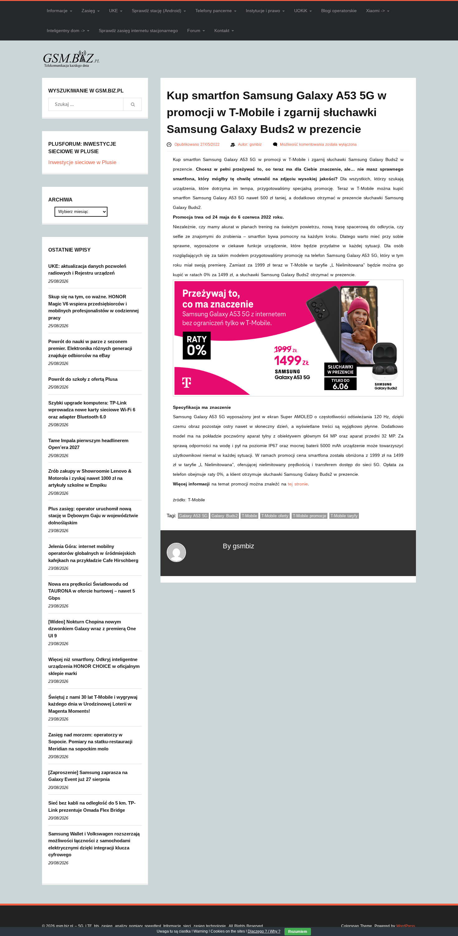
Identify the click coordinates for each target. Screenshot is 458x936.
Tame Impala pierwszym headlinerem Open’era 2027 (88, 444)
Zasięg (88, 10)
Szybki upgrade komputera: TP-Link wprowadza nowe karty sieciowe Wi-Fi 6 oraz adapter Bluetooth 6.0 (91, 409)
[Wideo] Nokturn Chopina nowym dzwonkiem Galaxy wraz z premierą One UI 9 (92, 628)
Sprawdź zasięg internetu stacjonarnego (138, 30)
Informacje (57, 10)
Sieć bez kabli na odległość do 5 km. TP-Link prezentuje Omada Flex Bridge (92, 806)
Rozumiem (297, 931)
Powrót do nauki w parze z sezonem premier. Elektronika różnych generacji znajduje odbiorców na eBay (90, 348)
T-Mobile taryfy (344, 515)
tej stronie (298, 483)
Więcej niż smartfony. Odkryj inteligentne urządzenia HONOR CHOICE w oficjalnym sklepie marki (94, 666)
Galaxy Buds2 (225, 515)
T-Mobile (249, 515)
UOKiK (300, 10)
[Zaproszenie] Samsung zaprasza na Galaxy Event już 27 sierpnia (87, 776)
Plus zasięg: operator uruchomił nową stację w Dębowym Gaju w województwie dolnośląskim (93, 515)
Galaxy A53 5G (193, 515)
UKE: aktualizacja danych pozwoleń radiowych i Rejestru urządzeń (87, 269)
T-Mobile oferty (275, 515)
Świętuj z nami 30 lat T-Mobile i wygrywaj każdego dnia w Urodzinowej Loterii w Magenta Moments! (92, 704)
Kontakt (221, 30)
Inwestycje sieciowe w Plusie (82, 162)
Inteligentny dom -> (66, 30)
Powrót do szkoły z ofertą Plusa (82, 379)
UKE (113, 10)
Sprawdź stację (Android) (156, 10)
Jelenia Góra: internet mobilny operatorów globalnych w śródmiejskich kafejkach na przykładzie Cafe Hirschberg (93, 553)
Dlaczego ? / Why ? (264, 931)
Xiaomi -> (375, 10)
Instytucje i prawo (263, 10)
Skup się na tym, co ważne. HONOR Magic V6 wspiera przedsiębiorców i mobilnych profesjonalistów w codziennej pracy (93, 307)
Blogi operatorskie (339, 10)
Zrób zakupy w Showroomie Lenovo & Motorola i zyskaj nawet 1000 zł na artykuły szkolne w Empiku (89, 478)
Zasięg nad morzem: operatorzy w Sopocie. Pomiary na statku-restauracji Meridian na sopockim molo (90, 741)
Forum (193, 30)
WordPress (405, 926)
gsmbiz (256, 144)
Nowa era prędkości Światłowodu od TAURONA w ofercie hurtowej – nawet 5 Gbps (91, 591)
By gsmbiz (238, 546)
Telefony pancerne (213, 10)
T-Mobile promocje (310, 515)
